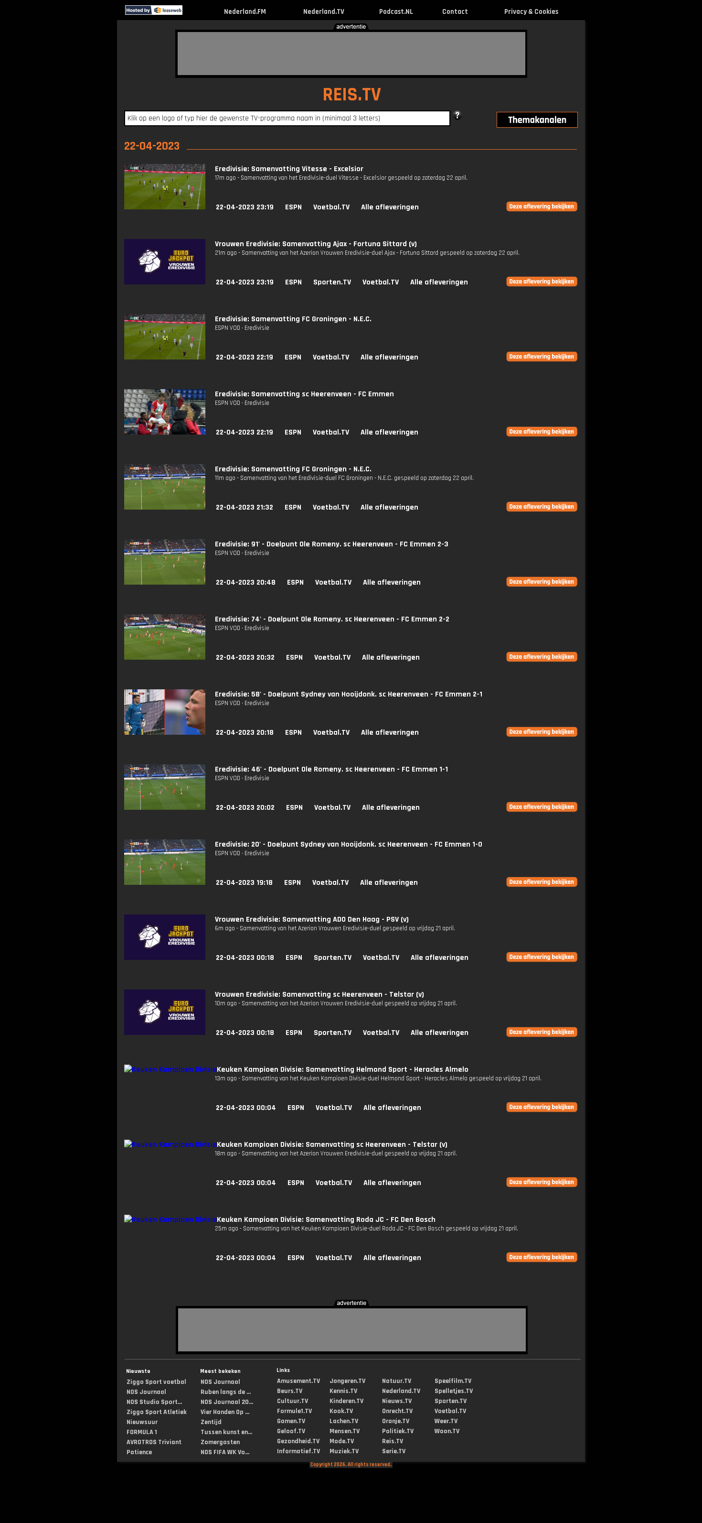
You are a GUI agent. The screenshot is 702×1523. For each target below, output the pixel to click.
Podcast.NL (396, 11)
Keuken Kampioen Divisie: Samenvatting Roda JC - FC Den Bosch (326, 1220)
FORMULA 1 (142, 1432)
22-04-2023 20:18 (245, 733)
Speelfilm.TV (453, 1381)
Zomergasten (220, 1442)
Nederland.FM (245, 11)
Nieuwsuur (142, 1422)
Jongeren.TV (347, 1381)
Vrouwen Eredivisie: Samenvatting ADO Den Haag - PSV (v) (312, 919)
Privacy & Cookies (531, 11)
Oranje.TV (395, 1421)
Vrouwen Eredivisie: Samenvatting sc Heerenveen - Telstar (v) (319, 995)
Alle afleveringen (390, 207)
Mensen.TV (345, 1431)
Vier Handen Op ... (225, 1412)
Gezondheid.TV (298, 1441)
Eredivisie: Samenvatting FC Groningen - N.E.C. (293, 319)
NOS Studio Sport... (154, 1402)
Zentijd (211, 1422)
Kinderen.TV (346, 1401)
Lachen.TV (344, 1421)
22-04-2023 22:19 (244, 357)
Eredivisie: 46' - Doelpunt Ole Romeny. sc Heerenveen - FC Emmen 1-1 (331, 769)
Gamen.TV (291, 1421)
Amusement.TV (298, 1381)
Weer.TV (446, 1421)
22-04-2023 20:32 (245, 658)
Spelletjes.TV (454, 1391)
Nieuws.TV (397, 1401)
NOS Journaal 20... (227, 1402)
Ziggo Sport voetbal (156, 1382)
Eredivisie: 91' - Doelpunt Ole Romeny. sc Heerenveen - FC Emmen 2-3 (331, 544)
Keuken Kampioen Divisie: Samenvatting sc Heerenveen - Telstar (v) (332, 1145)
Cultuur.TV (292, 1401)
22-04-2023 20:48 (246, 582)
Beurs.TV (289, 1391)
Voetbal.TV (331, 207)
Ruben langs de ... (226, 1392)
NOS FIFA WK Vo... (225, 1452)
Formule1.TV (294, 1411)
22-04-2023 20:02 (245, 808)
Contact (455, 11)
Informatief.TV (298, 1451)
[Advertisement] (351, 53)
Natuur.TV (396, 1381)
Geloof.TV (291, 1431)
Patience (139, 1452)
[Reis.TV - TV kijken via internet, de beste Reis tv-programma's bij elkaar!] (190, 13)
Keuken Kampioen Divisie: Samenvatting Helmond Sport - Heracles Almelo (342, 1070)
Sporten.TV (332, 282)
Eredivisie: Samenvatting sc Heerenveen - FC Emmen (304, 394)
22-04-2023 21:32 (244, 507)
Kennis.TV (343, 1391)
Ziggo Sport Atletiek (157, 1412)
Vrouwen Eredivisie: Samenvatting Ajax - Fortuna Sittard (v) (316, 244)
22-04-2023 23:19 (245, 207)
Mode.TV (342, 1441)
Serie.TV (393, 1451)
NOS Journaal (146, 1392)
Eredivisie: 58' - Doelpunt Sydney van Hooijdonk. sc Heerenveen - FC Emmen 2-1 (348, 694)
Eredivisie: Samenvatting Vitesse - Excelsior (289, 169)
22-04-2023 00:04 (246, 1108)
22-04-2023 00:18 (245, 958)
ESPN (293, 207)
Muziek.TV (344, 1451)
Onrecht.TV (397, 1411)
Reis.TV (392, 1441)
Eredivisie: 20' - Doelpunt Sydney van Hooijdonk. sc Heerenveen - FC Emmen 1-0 (348, 844)
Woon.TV (447, 1431)
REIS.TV (351, 95)
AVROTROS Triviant (154, 1442)
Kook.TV (341, 1411)
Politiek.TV (398, 1431)
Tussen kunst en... (226, 1432)
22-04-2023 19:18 (244, 883)
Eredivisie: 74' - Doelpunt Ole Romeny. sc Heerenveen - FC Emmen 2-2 (332, 619)
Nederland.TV (323, 11)
